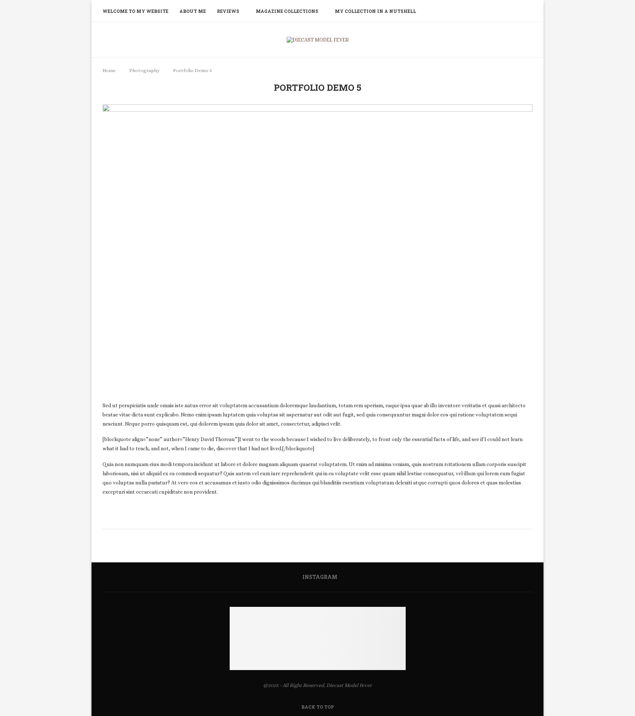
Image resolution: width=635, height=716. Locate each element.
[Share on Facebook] (321, 519)
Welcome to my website (135, 11)
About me (192, 11)
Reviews (228, 11)
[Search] (528, 11)
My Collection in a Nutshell (375, 11)
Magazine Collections (287, 11)
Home (110, 70)
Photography (144, 70)
